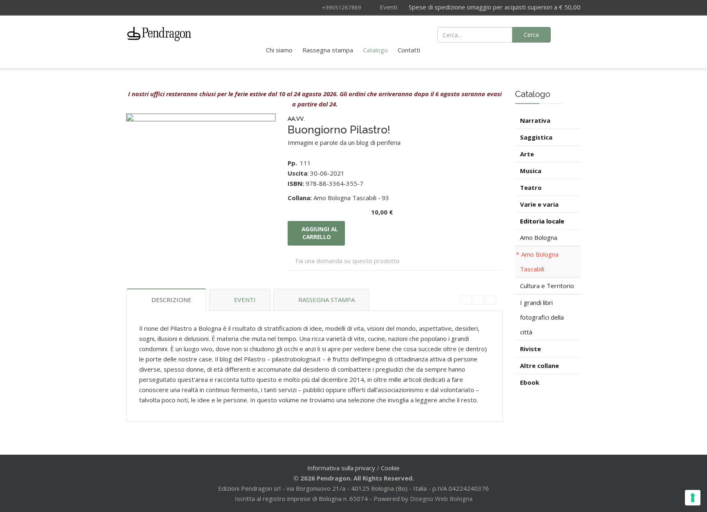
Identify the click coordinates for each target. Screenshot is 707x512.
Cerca (531, 34)
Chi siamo (279, 50)
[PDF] (466, 299)
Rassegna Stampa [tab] (326, 299)
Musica (530, 171)
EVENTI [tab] (245, 299)
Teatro (531, 187)
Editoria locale (542, 221)
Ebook (529, 382)
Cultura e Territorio (547, 286)
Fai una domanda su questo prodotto (347, 261)
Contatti (409, 50)
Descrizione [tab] (171, 299)
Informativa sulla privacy (341, 468)
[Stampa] (478, 299)
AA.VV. (296, 118)
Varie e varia (539, 204)
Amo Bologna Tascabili (539, 261)
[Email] (490, 299)
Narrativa (535, 120)
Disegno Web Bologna (441, 498)
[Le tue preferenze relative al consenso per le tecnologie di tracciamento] (692, 497)
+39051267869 (341, 7)
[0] (570, 34)
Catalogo (375, 50)
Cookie (390, 468)
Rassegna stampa (327, 50)
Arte (527, 154)
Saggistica (536, 137)
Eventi (387, 7)
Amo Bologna (538, 237)
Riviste (530, 349)
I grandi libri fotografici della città (542, 317)
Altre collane (539, 365)
